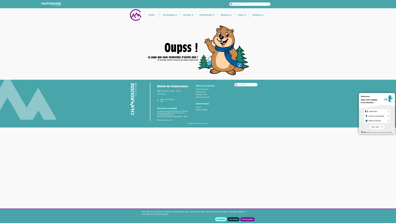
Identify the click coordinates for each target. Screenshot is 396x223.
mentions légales (160, 214)
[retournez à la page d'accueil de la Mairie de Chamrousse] (223, 75)
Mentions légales (202, 110)
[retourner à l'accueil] (135, 20)
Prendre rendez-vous (164, 120)
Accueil (151, 15)
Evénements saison (202, 97)
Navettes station (201, 94)
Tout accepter (247, 219)
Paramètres (221, 219)
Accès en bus (200, 92)
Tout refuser (233, 219)
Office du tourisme (202, 89)
